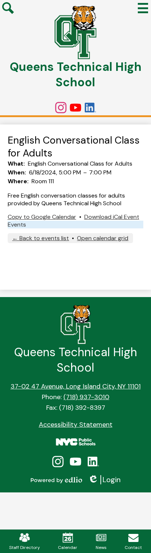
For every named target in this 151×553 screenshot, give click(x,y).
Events (17, 224)
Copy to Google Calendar (42, 217)
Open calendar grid (102, 238)
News (101, 547)
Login (104, 479)
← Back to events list (40, 238)
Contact (133, 547)
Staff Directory (24, 547)
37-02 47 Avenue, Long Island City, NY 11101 (76, 386)
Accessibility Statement (76, 424)
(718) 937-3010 (86, 397)
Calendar (67, 547)
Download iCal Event (111, 217)
